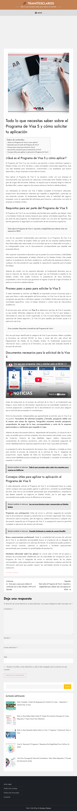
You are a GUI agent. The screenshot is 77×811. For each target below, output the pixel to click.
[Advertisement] (38, 33)
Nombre (7, 638)
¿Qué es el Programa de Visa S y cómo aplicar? (23, 142)
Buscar (67, 686)
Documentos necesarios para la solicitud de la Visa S (24, 150)
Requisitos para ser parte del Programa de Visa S (23, 145)
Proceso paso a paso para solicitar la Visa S (21, 147)
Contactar (7, 797)
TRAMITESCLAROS (41, 3)
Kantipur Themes (45, 808)
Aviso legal (8, 784)
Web (5, 657)
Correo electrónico (11, 647)
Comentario (8, 609)
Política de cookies (10, 788)
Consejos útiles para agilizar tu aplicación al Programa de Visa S (28, 152)
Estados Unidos (12, 573)
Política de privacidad (11, 793)
